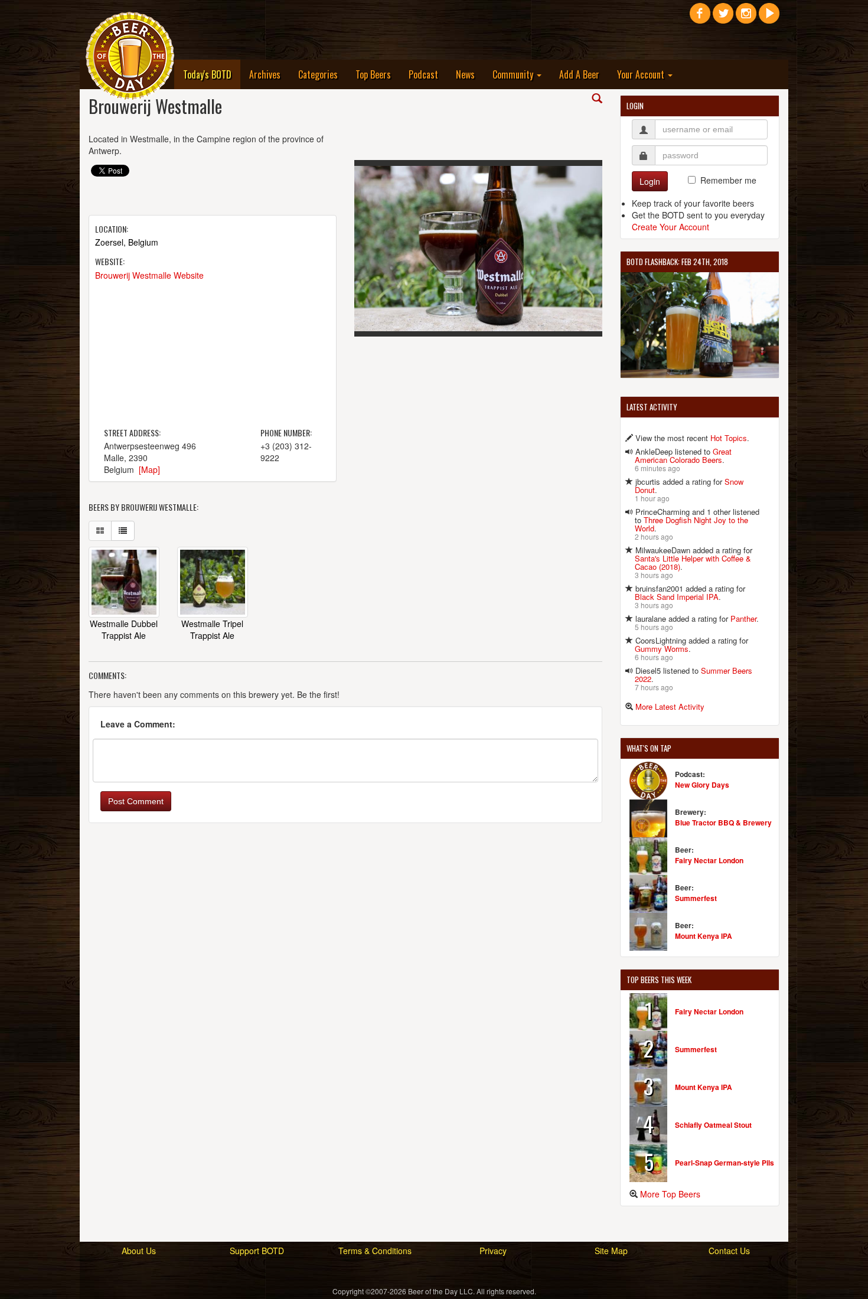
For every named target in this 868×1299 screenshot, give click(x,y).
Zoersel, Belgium (126, 242)
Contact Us (729, 1250)
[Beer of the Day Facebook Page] (700, 18)
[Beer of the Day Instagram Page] (746, 18)
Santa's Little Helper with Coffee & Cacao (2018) (693, 562)
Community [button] (514, 74)
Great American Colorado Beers (683, 455)
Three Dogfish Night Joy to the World (691, 524)
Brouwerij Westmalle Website (149, 275)
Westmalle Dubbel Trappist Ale (124, 629)
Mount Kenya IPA (703, 936)
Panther (743, 618)
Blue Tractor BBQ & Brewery (723, 822)
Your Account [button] (642, 74)
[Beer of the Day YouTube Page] (769, 18)
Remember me (728, 180)
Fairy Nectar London (709, 860)
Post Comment (136, 801)
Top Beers (373, 74)
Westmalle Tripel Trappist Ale (212, 629)
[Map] (149, 469)
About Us (139, 1250)
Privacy (493, 1250)
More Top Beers (670, 1194)
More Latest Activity (669, 706)
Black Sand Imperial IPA (677, 596)
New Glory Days (702, 784)
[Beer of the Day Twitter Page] (723, 18)
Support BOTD (257, 1250)
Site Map (611, 1250)
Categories (318, 74)
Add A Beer (579, 74)
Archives (264, 74)
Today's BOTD (211, 74)
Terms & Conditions (375, 1250)
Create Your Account (670, 227)
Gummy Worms (661, 648)
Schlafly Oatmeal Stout (713, 1125)
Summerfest (696, 898)
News (465, 74)
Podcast (423, 74)
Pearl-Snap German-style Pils (724, 1162)
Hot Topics (728, 437)
